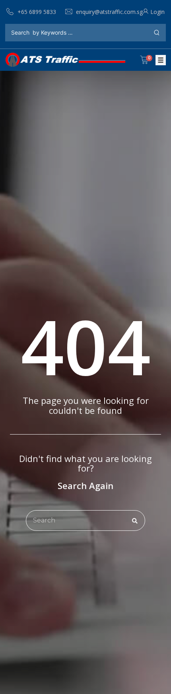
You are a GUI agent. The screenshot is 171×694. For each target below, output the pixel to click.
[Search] (135, 520)
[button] (160, 60)
